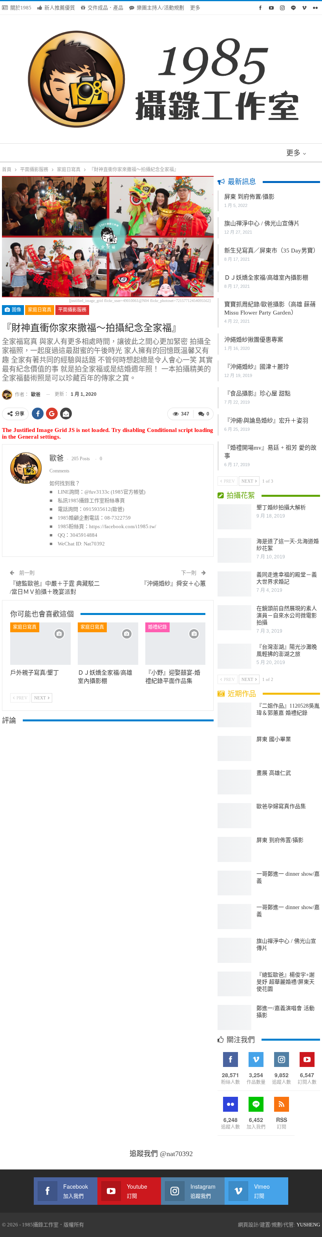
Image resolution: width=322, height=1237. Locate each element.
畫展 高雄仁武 (273, 773)
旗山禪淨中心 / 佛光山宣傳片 (262, 223)
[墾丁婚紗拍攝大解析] (234, 516)
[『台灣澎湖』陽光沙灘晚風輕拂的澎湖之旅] (234, 656)
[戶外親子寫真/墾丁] (40, 643)
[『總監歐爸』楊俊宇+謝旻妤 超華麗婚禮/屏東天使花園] (234, 984)
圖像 (16, 310)
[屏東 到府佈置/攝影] (234, 849)
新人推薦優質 (59, 8)
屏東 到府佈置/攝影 (249, 197)
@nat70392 (176, 1154)
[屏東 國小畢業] (234, 748)
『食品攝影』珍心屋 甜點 (257, 393)
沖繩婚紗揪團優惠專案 (253, 340)
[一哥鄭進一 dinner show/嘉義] (234, 883)
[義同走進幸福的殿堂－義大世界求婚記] (234, 584)
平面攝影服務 (72, 310)
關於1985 (20, 8)
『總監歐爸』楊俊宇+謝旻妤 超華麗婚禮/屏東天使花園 (285, 982)
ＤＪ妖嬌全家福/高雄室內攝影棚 (266, 277)
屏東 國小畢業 (273, 739)
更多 (195, 8)
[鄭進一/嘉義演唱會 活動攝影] (234, 1017)
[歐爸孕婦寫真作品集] (234, 815)
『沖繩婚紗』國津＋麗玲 (256, 367)
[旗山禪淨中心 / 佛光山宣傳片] (234, 950)
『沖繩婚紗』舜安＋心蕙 (173, 583)
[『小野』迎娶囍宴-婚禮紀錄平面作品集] (175, 643)
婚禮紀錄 (157, 627)
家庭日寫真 (39, 310)
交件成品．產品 (105, 8)
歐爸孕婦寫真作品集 (281, 806)
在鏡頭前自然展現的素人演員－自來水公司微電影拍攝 (286, 616)
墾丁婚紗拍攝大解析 (281, 508)
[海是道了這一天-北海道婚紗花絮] (234, 550)
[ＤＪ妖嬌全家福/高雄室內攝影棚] (108, 643)
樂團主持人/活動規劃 (160, 8)
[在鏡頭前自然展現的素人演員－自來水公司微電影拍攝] (234, 617)
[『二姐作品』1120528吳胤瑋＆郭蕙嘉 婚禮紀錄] (234, 715)
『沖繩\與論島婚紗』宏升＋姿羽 (266, 420)
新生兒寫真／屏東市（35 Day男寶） (271, 250)
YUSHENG (308, 1225)
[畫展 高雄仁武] (234, 782)
